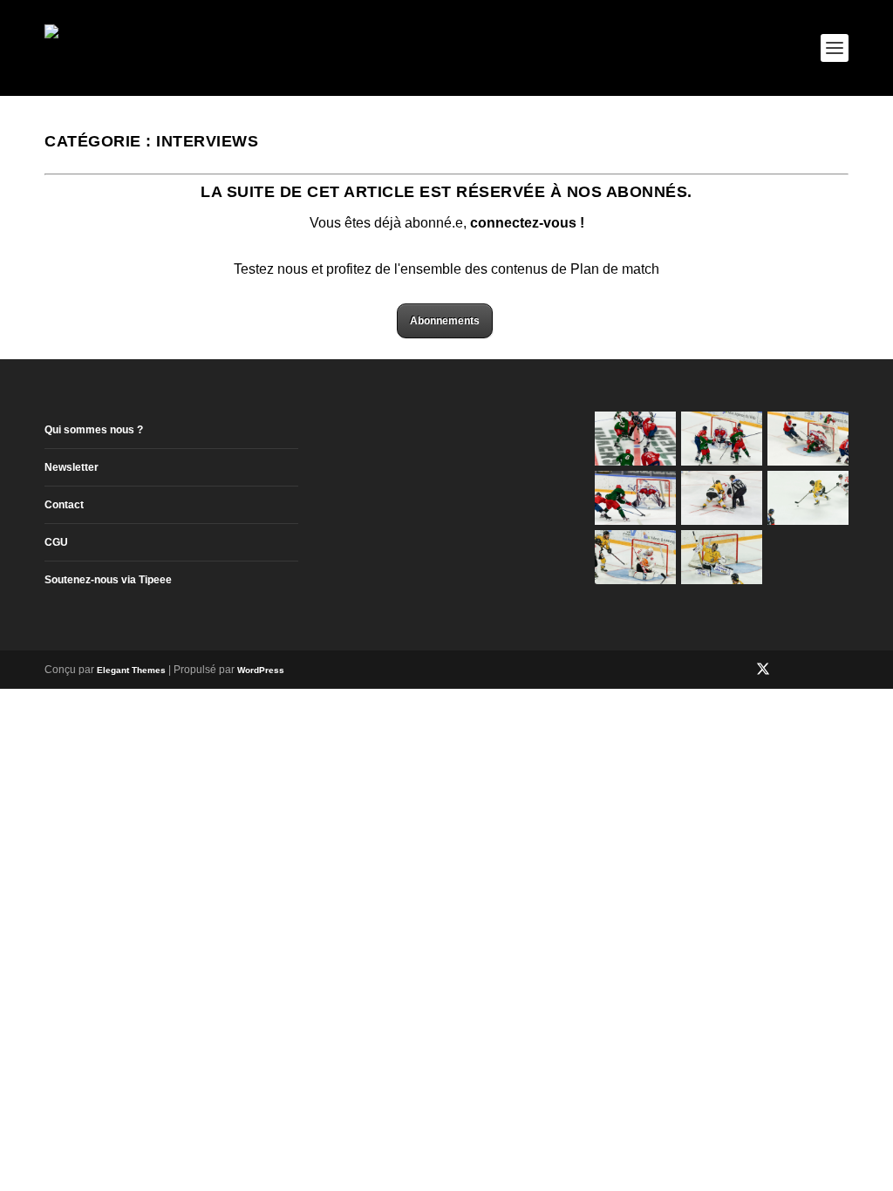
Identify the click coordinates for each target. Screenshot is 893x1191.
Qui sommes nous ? (93, 430)
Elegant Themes (131, 670)
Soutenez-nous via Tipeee (108, 580)
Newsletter (71, 467)
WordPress (260, 670)
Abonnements (445, 321)
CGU (56, 542)
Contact (64, 505)
